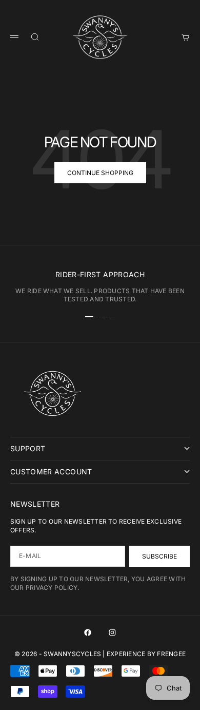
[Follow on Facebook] (88, 632)
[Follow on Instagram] (112, 632)
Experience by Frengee (146, 654)
